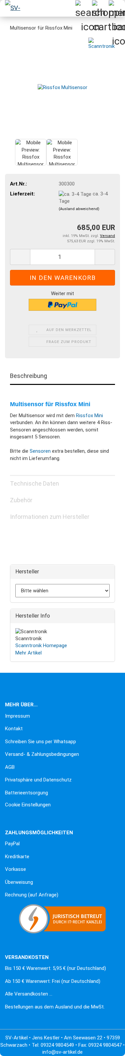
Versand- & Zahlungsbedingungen (42, 754)
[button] (20, 257)
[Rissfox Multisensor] (62, 87)
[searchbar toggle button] (83, 8)
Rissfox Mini (89, 415)
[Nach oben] (18, 1046)
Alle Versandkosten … (28, 994)
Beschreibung (28, 375)
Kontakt (14, 729)
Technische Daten (34, 483)
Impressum (17, 716)
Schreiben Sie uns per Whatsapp (40, 742)
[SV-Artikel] (13, 8)
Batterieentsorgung (26, 793)
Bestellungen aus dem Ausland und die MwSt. (55, 1007)
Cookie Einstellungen (28, 805)
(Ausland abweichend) (79, 209)
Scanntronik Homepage (41, 645)
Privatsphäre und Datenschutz (38, 780)
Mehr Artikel (28, 653)
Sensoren (40, 451)
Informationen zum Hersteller (49, 516)
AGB (10, 767)
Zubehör (21, 500)
